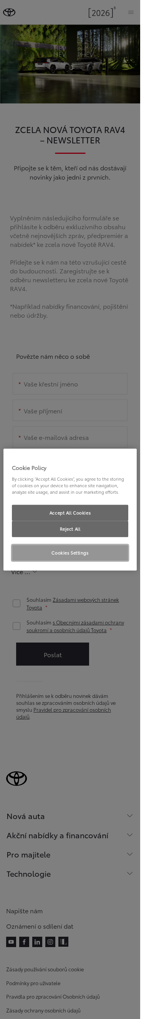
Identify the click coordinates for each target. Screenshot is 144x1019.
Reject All (70, 528)
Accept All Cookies (70, 513)
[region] (70, 510)
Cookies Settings (69, 552)
